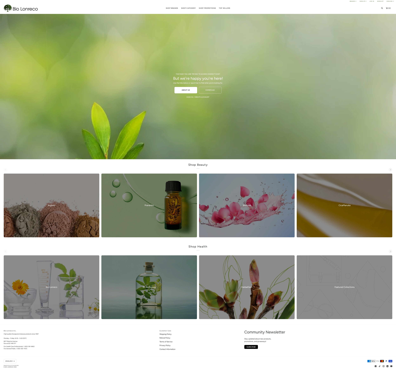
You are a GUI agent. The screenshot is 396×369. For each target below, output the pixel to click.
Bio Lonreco (9, 367)
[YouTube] (391, 366)
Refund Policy (165, 338)
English (389, 1)
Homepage (210, 90)
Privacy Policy (165, 345)
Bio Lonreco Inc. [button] (10, 331)
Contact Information (167, 349)
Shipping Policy (165, 334)
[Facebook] (376, 366)
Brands (352, 1)
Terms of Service (166, 342)
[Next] (390, 170)
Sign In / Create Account (198, 97)
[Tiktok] (380, 366)
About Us (186, 90)
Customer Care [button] (165, 331)
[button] (172, 8)
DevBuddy (16, 365)
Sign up (362, 1)
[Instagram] (383, 366)
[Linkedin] (387, 366)
